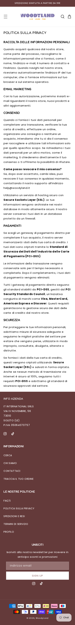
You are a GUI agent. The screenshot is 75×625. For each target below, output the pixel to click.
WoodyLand (42, 618)
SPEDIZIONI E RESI (14, 516)
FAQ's (7, 500)
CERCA (7, 455)
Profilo (8, 532)
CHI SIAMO (10, 463)
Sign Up (37, 575)
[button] (5, 17)
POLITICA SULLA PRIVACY (18, 508)
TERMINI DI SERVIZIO (15, 524)
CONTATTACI (11, 471)
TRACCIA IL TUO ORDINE (18, 479)
